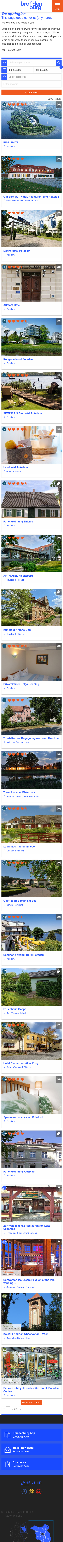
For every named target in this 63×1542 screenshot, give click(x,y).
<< (3, 1408)
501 (15, 1408)
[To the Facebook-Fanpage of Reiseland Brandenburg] (24, 1491)
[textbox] (17, 77)
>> (20, 1408)
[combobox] (31, 63)
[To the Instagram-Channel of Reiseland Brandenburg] (31, 1491)
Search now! (31, 92)
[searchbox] (22, 62)
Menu (57, 9)
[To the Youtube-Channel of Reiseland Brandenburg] (38, 1491)
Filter (38, 1402)
